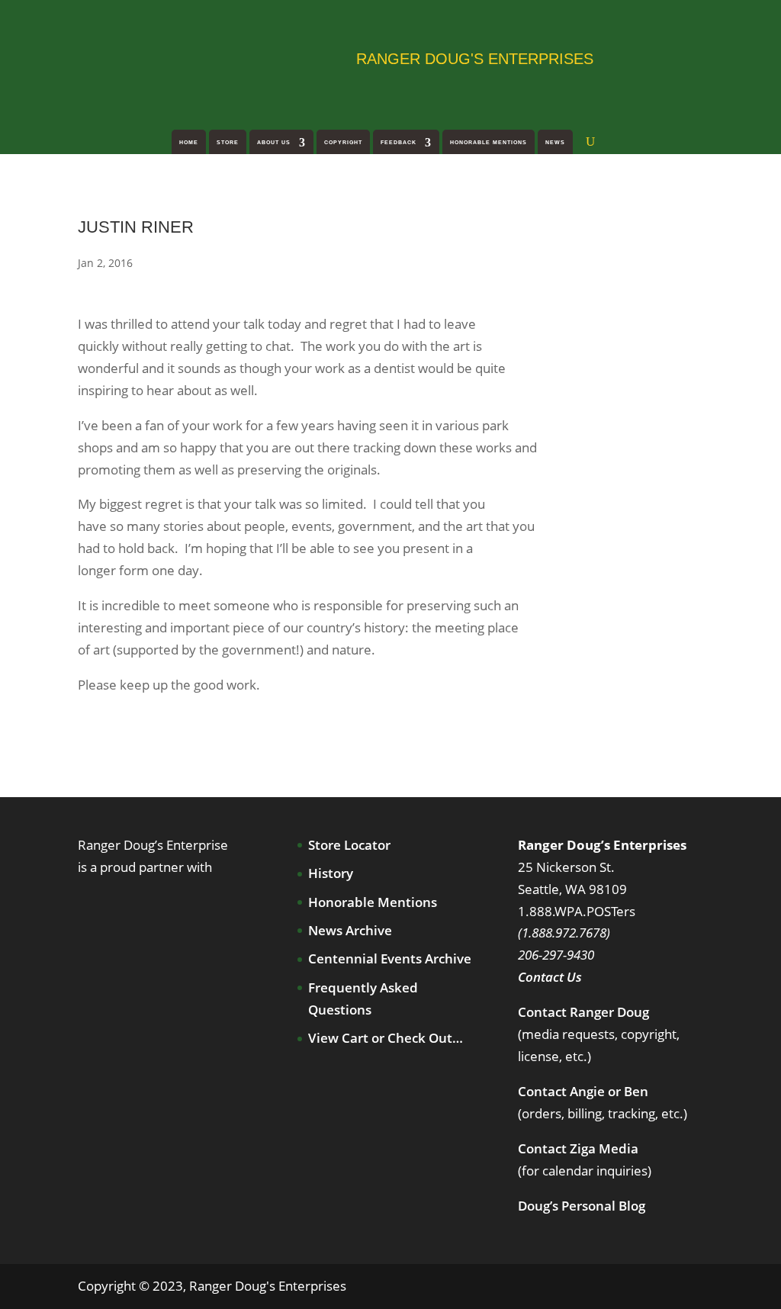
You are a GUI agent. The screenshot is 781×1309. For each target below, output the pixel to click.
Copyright (343, 142)
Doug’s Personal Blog (581, 1205)
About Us (274, 142)
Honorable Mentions (488, 142)
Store (228, 142)
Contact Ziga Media (578, 1148)
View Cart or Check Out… (385, 1038)
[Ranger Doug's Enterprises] (200, 57)
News (555, 142)
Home (188, 142)
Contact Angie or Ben (583, 1091)
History (330, 873)
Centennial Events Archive (389, 958)
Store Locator (349, 845)
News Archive (350, 930)
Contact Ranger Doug (583, 1012)
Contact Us (550, 977)
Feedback (398, 142)
